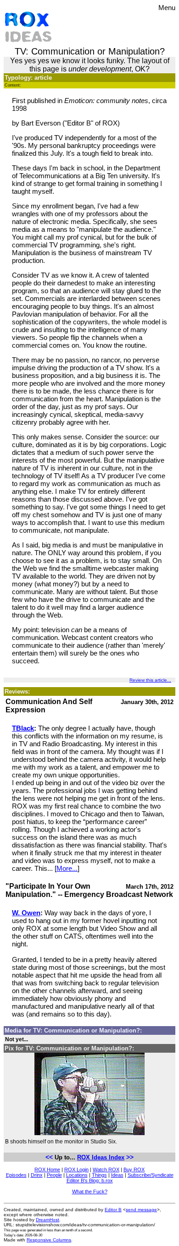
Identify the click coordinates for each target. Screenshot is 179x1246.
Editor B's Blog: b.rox (90, 1180)
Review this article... (150, 680)
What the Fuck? (89, 1191)
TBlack (23, 728)
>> (130, 1157)
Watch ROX (106, 1169)
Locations (77, 1175)
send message (141, 1209)
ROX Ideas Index (100, 1157)
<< (49, 1157)
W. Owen (26, 913)
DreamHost (47, 1219)
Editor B (113, 1209)
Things (99, 1175)
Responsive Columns (49, 1239)
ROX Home (47, 1169)
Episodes (16, 1175)
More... (67, 868)
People (54, 1175)
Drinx (37, 1175)
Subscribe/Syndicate (150, 1175)
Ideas (117, 1175)
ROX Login (76, 1169)
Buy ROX (134, 1169)
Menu (166, 7)
